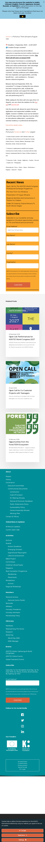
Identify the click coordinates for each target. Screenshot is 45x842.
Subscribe (10, 665)
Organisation (11, 262)
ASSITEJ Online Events (14, 656)
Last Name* (10, 244)
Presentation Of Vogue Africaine (18, 195)
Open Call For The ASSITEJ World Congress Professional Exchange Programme (22, 187)
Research (9, 632)
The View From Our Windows (17, 192)
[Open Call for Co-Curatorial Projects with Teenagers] (22, 384)
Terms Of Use (22, 767)
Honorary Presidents (13, 609)
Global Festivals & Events (15, 659)
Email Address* (11, 226)
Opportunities (15, 364)
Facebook (17, 132)
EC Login (23, 769)
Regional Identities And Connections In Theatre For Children (20, 199)
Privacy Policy (22, 765)
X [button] (43, 2)
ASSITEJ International (17, 310)
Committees (10, 562)
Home (8, 37)
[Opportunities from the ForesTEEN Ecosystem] (22, 437)
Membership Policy (13, 616)
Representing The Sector (15, 629)
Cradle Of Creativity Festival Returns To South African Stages (20, 205)
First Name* (10, 235)
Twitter (27, 132)
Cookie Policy (22, 763)
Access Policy (22, 761)
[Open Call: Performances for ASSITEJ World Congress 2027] (22, 332)
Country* (9, 253)
